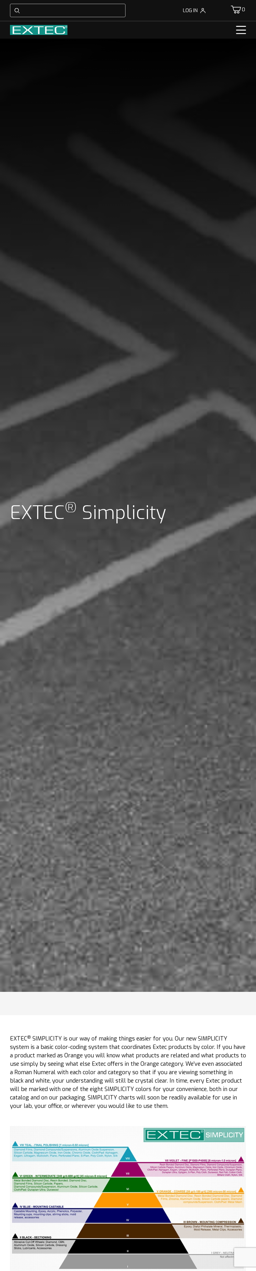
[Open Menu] (241, 30)
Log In (190, 10)
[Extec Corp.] (38, 29)
